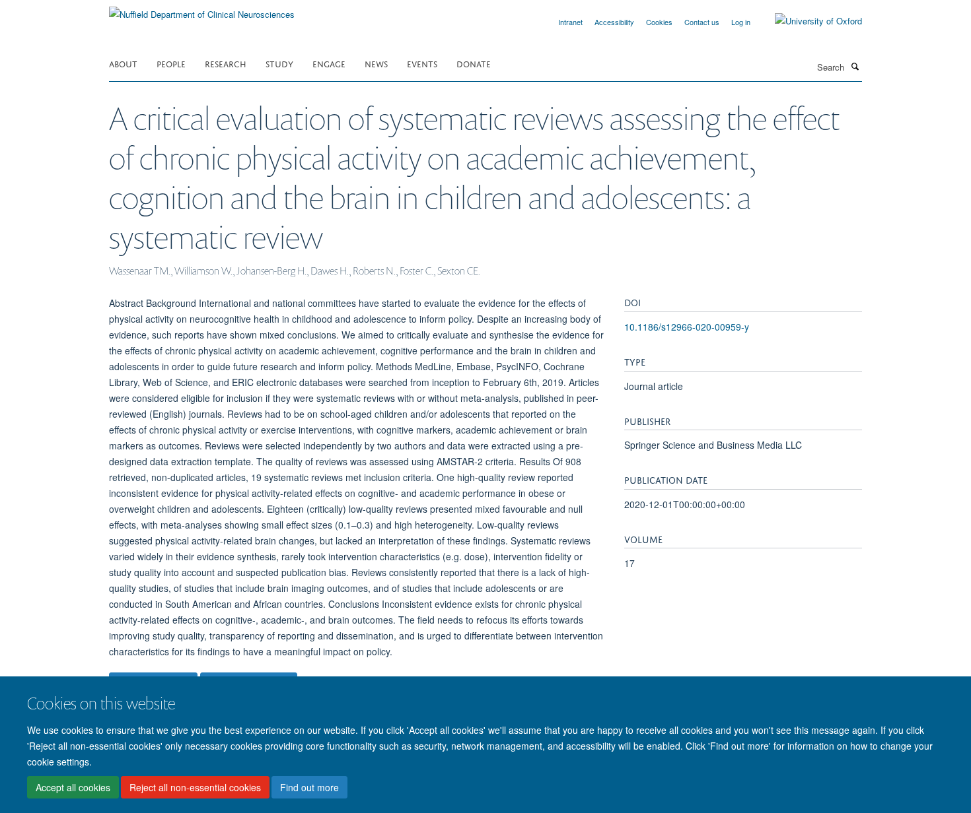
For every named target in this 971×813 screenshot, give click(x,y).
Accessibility (614, 21)
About (123, 63)
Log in (740, 21)
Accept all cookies (73, 787)
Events (422, 63)
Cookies (659, 21)
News (376, 63)
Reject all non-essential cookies (195, 787)
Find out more (309, 787)
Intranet (570, 21)
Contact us (701, 21)
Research (225, 63)
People (171, 63)
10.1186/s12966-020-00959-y (686, 326)
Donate (473, 63)
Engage (328, 63)
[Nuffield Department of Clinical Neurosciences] (202, 9)
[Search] (854, 66)
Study (279, 63)
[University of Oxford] (808, 21)
